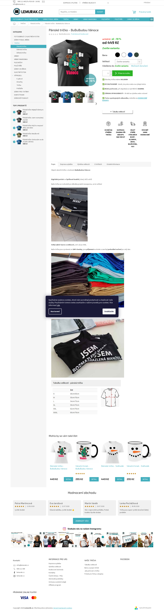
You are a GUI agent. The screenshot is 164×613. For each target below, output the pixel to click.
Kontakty (52, 573)
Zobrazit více (82, 521)
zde (58, 305)
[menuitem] (26, 19)
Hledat (100, 12)
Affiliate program (55, 585)
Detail (68, 479)
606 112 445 (21, 569)
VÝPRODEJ (18, 75)
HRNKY (16, 56)
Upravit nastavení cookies (62, 608)
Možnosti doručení (139, 66)
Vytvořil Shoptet (145, 608)
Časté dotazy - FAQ (56, 576)
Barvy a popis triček (91, 568)
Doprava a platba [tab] (66, 164)
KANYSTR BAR (19, 95)
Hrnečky (20, 82)
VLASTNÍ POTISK (20, 72)
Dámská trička (22, 49)
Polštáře (20, 88)
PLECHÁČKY (18, 62)
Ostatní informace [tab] (113, 164)
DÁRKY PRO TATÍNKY (21, 92)
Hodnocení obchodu (82, 492)
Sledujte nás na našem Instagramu (84, 528)
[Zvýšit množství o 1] (111, 71)
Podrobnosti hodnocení (79, 34)
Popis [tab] (53, 164)
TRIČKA (17, 43)
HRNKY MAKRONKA (21, 59)
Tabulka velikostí (90, 565)
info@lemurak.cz (23, 565)
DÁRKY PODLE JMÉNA (21, 40)
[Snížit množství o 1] (111, 74)
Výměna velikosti (89, 3)
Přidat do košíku (124, 73)
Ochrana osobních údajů (57, 582)
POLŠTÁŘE (18, 66)
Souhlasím (109, 311)
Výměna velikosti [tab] (83, 164)
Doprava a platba (70, 3)
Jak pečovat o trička (91, 571)
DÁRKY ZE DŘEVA (20, 69)
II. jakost (20, 79)
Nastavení (55, 311)
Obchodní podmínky (56, 579)
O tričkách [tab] (98, 164)
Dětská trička (21, 53)
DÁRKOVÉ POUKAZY (21, 98)
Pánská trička (21, 46)
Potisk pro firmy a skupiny (93, 574)
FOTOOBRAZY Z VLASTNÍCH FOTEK (26, 36)
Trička (19, 85)
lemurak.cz (21, 572)
